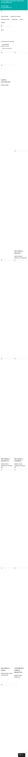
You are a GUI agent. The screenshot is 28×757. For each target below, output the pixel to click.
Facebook (4, 739)
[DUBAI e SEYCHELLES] (7, 58)
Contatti (4, 732)
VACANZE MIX (23, 257)
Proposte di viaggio (6, 725)
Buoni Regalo (5, 727)
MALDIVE (16, 257)
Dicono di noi (5, 729)
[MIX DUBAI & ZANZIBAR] (20, 308)
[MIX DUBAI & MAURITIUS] (7, 308)
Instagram (4, 741)
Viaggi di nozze (5, 720)
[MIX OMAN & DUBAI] (7, 518)
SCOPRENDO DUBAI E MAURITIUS (19, 670)
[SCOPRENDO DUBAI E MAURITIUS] (20, 518)
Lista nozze (4, 722)
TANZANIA (17, 465)
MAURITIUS (4, 465)
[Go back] (2, 32)
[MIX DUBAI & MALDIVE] (20, 100)
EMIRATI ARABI (5, 85)
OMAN (10, 673)
